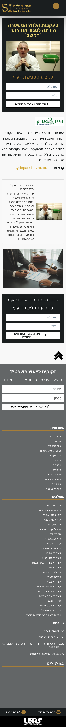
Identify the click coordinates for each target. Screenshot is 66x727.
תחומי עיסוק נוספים (50, 450)
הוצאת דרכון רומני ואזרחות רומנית (43, 615)
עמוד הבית (55, 436)
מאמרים (57, 469)
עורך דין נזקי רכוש (51, 557)
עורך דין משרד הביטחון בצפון (46, 562)
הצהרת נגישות (53, 488)
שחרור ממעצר (53, 600)
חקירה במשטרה (53, 538)
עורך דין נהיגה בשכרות (49, 586)
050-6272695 (47, 637)
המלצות (57, 465)
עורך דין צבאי (54, 581)
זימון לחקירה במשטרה (49, 529)
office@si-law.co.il (40, 653)
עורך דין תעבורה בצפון (49, 591)
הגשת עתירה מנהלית (50, 610)
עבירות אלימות (53, 543)
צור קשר (56, 484)
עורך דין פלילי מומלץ (50, 605)
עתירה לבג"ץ (54, 577)
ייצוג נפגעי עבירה (52, 515)
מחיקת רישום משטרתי (49, 548)
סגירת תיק (55, 534)
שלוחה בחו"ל (54, 474)
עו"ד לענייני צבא (52, 519)
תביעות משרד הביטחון (49, 510)
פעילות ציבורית (53, 479)
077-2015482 (52, 631)
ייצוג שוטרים (54, 524)
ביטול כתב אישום (52, 572)
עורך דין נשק (54, 567)
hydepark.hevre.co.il (31, 168)
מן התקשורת (54, 455)
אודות (58, 441)
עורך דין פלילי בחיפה (50, 596)
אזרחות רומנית (53, 505)
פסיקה (57, 460)
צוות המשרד (54, 446)
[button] (56, 6)
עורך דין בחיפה (53, 553)
